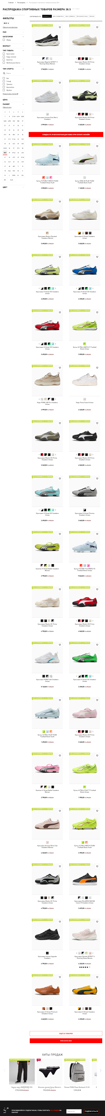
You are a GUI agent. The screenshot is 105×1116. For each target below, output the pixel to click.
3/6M (5, 121)
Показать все (66, 1041)
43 (18, 157)
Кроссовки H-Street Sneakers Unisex (85, 237)
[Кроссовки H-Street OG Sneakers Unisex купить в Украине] (47, 269)
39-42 (13, 152)
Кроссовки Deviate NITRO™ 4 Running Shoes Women (85, 957)
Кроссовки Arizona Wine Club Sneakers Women (47, 846)
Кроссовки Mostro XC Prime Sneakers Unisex (47, 625)
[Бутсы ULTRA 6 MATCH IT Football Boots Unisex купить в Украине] (84, 325)
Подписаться (91, 1111)
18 (5, 171)
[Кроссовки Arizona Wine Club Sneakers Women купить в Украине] (47, 823)
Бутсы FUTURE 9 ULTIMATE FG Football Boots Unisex (84, 569)
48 (9, 166)
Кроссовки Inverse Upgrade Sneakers (47, 957)
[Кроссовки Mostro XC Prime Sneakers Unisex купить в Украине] (47, 602)
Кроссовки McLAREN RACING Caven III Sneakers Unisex (84, 902)
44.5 (9, 162)
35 (18, 143)
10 (22, 166)
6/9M (9, 121)
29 (18, 134)
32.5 (23, 139)
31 (5, 139)
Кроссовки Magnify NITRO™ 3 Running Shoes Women (47, 63)
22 (5, 130)
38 (22, 148)
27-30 (13, 116)
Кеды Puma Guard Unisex (84, 402)
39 (9, 152)
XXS (14, 171)
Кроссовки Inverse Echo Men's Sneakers (47, 118)
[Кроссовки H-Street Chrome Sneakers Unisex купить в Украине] (84, 491)
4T (9, 125)
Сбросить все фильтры (10, 27)
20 (18, 125)
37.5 (18, 148)
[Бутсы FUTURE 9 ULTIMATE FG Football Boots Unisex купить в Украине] (84, 546)
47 (5, 166)
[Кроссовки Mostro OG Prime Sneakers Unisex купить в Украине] (84, 40)
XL (18, 175)
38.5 (5, 152)
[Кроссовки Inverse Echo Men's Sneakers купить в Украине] (47, 95)
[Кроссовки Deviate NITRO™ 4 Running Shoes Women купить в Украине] (84, 934)
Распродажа (21, 2)
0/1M (18, 116)
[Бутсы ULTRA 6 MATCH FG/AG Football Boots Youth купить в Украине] (84, 823)
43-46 (22, 157)
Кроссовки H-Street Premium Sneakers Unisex (47, 1012)
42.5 (14, 157)
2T (22, 121)
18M (18, 121)
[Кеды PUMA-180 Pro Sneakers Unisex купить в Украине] (47, 380)
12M (14, 121)
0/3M (22, 116)
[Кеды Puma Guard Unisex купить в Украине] (84, 380)
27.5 (5, 134)
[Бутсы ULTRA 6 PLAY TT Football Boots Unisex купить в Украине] (84, 768)
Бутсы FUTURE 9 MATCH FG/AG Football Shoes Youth (47, 182)
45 (13, 162)
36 (9, 148)
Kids (9, 171)
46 (18, 162)
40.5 (23, 152)
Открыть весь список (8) (10, 94)
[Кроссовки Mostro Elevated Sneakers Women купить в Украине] (47, 214)
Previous (76, 59)
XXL (23, 175)
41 (5, 157)
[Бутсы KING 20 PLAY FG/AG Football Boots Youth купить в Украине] (84, 158)
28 (9, 134)
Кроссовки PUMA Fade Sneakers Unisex (47, 680)
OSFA (13, 175)
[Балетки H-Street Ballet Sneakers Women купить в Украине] (47, 546)
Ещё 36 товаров (66, 1033)
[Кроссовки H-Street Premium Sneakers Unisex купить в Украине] (47, 989)
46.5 (23, 162)
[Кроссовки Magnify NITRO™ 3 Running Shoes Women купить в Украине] (47, 40)
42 (9, 157)
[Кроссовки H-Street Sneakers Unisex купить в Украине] (84, 214)
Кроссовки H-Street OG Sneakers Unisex (47, 292)
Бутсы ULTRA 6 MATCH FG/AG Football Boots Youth (84, 846)
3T (5, 125)
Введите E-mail (71, 1111)
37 (13, 148)
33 (5, 143)
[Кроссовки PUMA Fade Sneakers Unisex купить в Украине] (47, 657)
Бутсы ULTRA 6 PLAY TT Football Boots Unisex (84, 791)
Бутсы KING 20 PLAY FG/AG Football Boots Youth (84, 182)
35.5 (23, 143)
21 (22, 125)
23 (9, 130)
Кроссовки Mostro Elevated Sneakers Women (47, 237)
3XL (5, 180)
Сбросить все (7, 107)
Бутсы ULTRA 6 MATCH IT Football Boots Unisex (84, 348)
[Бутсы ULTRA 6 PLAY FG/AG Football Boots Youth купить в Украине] (47, 712)
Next (93, 59)
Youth (11, 180)
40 (18, 152)
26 (22, 130)
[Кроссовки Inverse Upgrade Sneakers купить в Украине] (47, 934)
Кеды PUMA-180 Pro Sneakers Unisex (47, 403)
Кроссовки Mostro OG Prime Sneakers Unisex (84, 63)
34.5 (14, 143)
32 (18, 139)
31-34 (13, 139)
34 (9, 143)
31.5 (9, 139)
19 (13, 125)
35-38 (4, 148)
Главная (11, 2)
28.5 (14, 134)
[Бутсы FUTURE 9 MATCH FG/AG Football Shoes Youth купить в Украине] (47, 158)
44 (5, 162)
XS (18, 171)
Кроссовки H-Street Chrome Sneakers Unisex (84, 514)
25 (18, 130)
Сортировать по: (35, 16)
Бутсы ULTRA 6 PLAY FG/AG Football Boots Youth (47, 735)
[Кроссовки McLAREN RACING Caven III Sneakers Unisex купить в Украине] (84, 879)
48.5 (14, 166)
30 (22, 134)
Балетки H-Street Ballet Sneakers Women (47, 569)
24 (13, 130)
